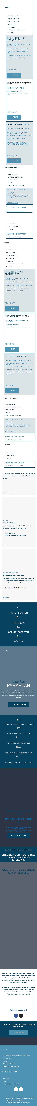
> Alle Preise (11, 32)
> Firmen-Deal (11, 27)
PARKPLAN (18, 623)
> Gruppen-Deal (11, 24)
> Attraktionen (12, 224)
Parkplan (5, 1061)
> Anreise (10, 182)
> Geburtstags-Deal (13, 18)
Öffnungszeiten (7, 1058)
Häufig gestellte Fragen (9, 1063)
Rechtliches (26, 1102)
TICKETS (6, 243)
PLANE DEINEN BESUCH (11, 398)
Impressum (21, 1100)
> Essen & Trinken (12, 226)
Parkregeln (6, 1078)
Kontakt (5, 1081)
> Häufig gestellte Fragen (15, 177)
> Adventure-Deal (12, 16)
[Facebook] (16, 1016)
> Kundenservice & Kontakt (15, 185)
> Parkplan (10, 229)
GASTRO (18, 641)
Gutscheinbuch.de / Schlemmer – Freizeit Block (16, 1055)
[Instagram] (21, 1016)
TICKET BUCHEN (18, 613)
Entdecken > (7, 492)
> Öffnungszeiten (12, 174)
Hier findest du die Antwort (16, 211)
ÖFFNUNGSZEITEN (18, 632)
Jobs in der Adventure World (11, 1084)
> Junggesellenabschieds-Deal (16, 30)
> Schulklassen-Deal (13, 21)
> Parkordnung (11, 180)
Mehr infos (12, 203)
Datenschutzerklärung (13, 1102)
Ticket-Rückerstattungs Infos (11, 1066)
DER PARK (7, 445)
